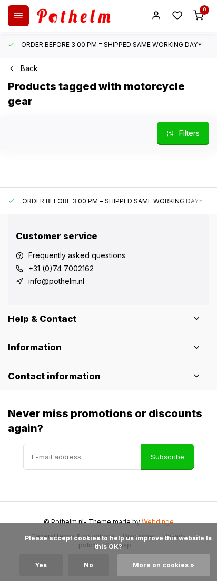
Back (29, 68)
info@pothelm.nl (56, 281)
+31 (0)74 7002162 (61, 268)
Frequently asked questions (76, 255)
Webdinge (158, 522)
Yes (41, 565)
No (88, 565)
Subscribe (167, 456)
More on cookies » (163, 565)
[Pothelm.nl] (74, 16)
